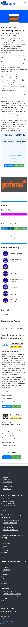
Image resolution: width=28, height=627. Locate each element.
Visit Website (9, 165)
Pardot (5, 491)
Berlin (4, 579)
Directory (5, 598)
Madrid (5, 583)
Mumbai (5, 576)
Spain (4, 557)
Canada (5, 545)
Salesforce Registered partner (10, 529)
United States (6, 541)
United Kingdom (7, 543)
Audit (4, 510)
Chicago (5, 572)
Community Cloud (7, 481)
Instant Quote (19, 165)
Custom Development (8, 503)
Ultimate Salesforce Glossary (10, 596)
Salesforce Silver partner (9, 527)
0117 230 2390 (14, 161)
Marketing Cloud (7, 484)
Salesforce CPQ (7, 488)
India (4, 548)
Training (5, 508)
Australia (5, 550)
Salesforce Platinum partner (10, 522)
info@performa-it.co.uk (14, 155)
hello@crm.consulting (5, 623)
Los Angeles (6, 567)
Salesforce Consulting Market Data (12, 593)
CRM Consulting (8, 609)
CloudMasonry (16, 343)
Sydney (5, 574)
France (5, 554)
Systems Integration (8, 501)
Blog (4, 600)
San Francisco (6, 565)
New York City (6, 569)
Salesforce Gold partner (9, 525)
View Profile (6, 406)
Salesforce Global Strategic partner (12, 520)
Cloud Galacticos (17, 415)
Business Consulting (8, 498)
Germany (5, 552)
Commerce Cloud (7, 486)
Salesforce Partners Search (10, 591)
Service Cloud (6, 479)
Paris (4, 581)
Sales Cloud (6, 477)
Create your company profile (6, 621)
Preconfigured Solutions (9, 505)
